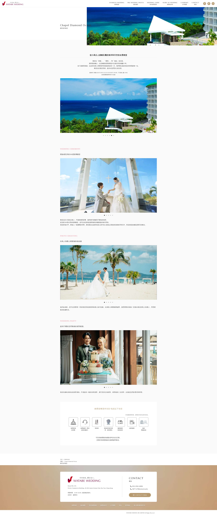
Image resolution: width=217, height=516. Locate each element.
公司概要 (112, 505)
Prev (62, 105)
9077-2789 (140, 489)
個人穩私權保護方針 (139, 505)
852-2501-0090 (137, 486)
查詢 (120, 505)
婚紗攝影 (83, 505)
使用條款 (127, 505)
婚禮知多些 (103, 505)
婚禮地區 (74, 505)
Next (155, 105)
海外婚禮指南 (93, 505)
